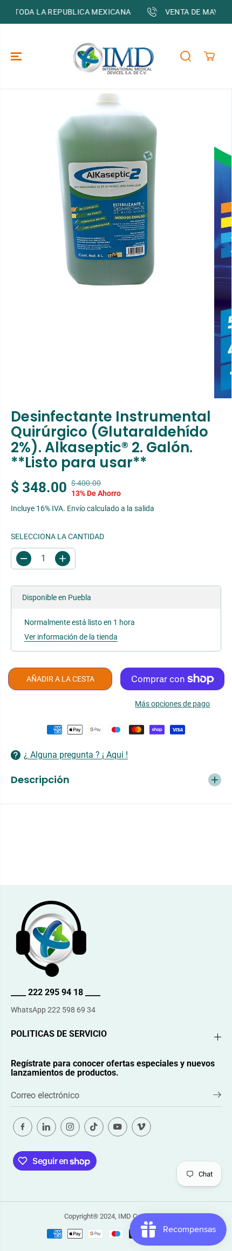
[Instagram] (70, 1127)
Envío (76, 508)
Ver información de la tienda (71, 637)
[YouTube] (117, 1127)
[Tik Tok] (94, 1127)
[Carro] (209, 56)
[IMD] (113, 56)
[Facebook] (23, 1127)
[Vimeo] (141, 1127)
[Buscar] (185, 56)
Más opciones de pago (172, 703)
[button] (17, 56)
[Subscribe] (217, 1096)
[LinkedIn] (46, 1127)
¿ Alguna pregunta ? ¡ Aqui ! (76, 755)
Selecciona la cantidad (57, 536)
